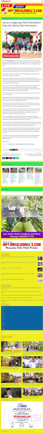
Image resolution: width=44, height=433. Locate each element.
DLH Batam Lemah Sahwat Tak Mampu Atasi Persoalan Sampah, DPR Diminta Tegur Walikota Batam (10, 385)
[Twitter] (13, 150)
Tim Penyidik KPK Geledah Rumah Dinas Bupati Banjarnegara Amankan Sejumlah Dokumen (11, 154)
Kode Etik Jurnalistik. (30, 431)
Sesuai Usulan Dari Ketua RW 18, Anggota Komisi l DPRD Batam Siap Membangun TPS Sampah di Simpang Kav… (32, 354)
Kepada (3, 328)
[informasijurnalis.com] (6, 1)
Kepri (3, 309)
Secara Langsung (10, 144)
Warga (3, 312)
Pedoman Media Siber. (19, 431)
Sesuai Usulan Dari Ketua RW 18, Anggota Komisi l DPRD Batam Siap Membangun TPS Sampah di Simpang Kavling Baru (38, 179)
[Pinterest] (16, 150)
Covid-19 (3, 319)
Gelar (3, 321)
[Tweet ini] (7, 158)
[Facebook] (11, 150)
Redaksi (25, 431)
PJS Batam (4, 324)
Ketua (3, 314)
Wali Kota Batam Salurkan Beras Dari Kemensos (24, 144)
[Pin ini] (10, 158)
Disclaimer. (12, 431)
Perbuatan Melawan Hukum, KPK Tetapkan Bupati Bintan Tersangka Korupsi (33, 154)
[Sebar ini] (3, 158)
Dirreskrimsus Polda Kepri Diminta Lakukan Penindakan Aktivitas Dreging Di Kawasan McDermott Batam (21, 295)
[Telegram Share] (14, 158)
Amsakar (3, 316)
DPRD (3, 326)
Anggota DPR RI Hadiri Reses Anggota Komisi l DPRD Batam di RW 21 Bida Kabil (30, 176)
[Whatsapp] (17, 158)
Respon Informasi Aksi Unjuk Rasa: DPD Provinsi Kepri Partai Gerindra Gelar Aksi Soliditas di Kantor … (32, 370)
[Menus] (42, 1)
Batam (3, 307)
